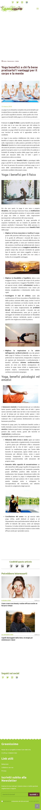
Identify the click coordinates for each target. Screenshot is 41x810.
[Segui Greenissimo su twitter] (17, 2)
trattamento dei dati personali (20, 801)
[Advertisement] (20, 36)
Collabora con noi (7, 767)
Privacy (3, 771)
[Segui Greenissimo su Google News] (26, 2)
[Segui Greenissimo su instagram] (22, 2)
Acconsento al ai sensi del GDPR (21, 801)
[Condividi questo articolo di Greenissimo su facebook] (11, 566)
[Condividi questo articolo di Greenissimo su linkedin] (23, 566)
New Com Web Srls (24, 749)
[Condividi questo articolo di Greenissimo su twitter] (17, 566)
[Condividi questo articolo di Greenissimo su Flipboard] (28, 566)
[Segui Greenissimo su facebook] (12, 2)
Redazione (4, 764)
